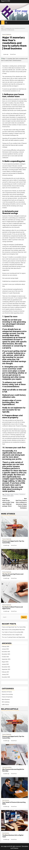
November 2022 (6, 667)
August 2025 (5, 661)
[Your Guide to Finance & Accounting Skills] (14, 787)
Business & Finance (7, 691)
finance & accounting (7, 694)
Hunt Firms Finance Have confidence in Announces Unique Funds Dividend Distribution (21, 503)
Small (8, 495)
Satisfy (4, 495)
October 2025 (5, 656)
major (12, 494)
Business (7, 494)
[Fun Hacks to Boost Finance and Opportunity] (14, 592)
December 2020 (6, 677)
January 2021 (5, 674)
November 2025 (6, 654)
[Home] (3, 22)
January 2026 (5, 649)
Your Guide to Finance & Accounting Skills (12, 632)
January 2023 (5, 664)
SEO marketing (5, 702)
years (12, 495)
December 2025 (6, 651)
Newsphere (25, 846)
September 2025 (6, 659)
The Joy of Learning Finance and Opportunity (13, 637)
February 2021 (5, 672)
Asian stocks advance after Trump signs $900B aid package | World (8, 502)
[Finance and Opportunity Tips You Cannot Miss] (14, 526)
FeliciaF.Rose (13, 54)
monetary (16, 494)
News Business (6, 699)
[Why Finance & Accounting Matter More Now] (14, 754)
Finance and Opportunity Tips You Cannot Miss (14, 627)
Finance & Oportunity (6, 34)
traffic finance (5, 704)
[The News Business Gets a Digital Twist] (14, 820)
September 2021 (6, 669)
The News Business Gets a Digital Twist (12, 634)
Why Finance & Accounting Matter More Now (13, 629)
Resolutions (22, 494)
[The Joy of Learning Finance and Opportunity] (14, 559)
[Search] (27, 22)
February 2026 (5, 646)
